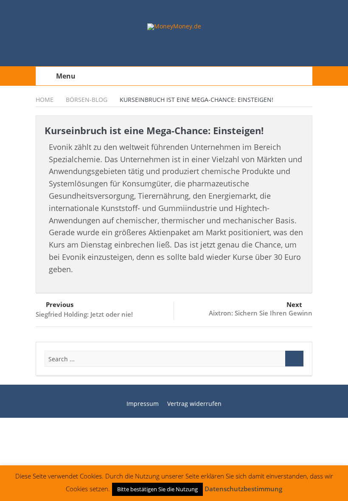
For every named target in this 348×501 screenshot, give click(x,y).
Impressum (142, 404)
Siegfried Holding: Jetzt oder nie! (84, 314)
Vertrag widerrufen (194, 404)
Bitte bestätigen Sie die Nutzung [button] (157, 489)
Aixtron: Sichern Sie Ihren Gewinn (260, 313)
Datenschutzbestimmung (243, 488)
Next (294, 304)
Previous (59, 304)
